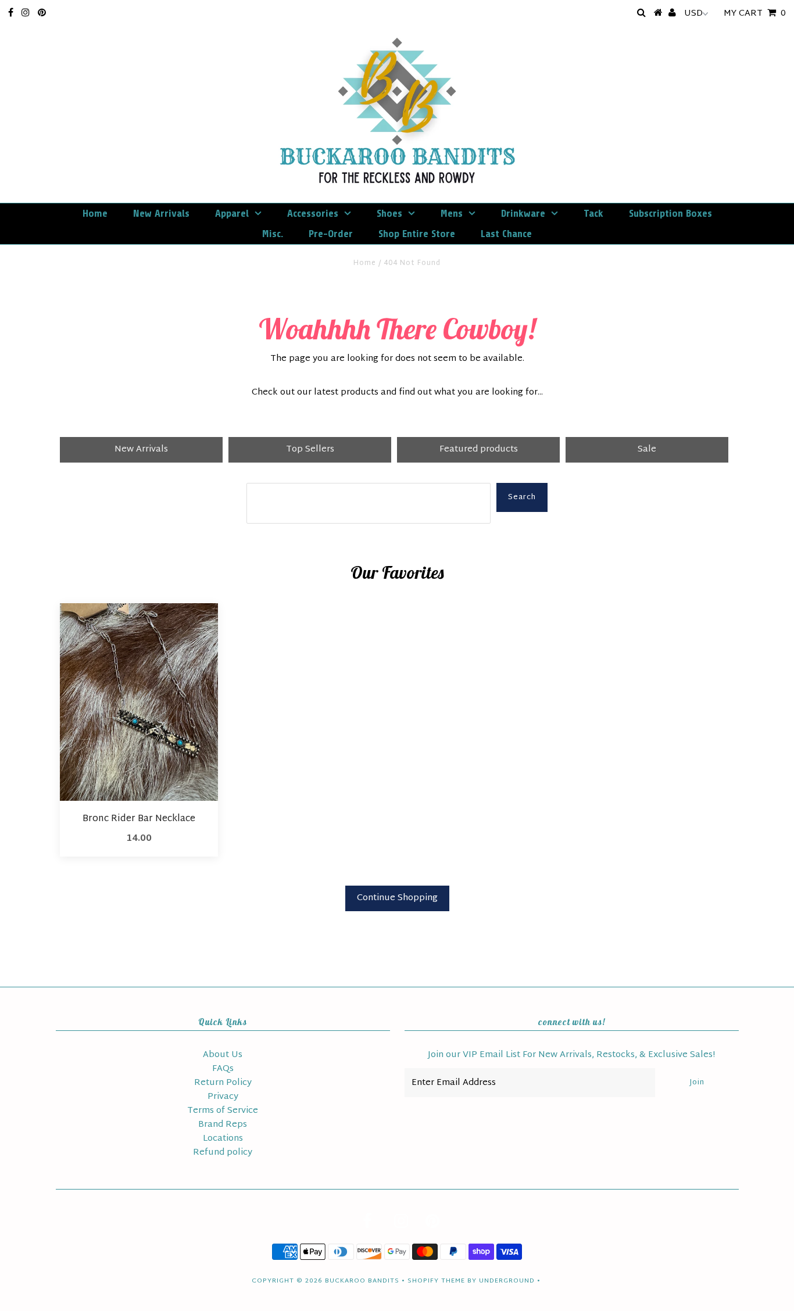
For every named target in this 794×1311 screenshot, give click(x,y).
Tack (593, 213)
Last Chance (506, 233)
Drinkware (523, 213)
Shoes (389, 213)
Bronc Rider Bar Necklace (139, 819)
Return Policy (223, 1083)
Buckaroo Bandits (362, 1281)
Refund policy (222, 1152)
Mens (452, 213)
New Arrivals (161, 213)
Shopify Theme (436, 1281)
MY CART (755, 14)
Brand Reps (222, 1125)
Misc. (272, 233)
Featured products (478, 449)
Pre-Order (331, 233)
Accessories (312, 213)
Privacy (223, 1097)
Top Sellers (310, 449)
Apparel (232, 213)
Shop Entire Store (416, 233)
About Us (222, 1055)
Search (522, 497)
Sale (647, 449)
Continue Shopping (397, 898)
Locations (223, 1139)
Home (95, 213)
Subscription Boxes (670, 213)
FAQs (223, 1069)
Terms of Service (222, 1111)
